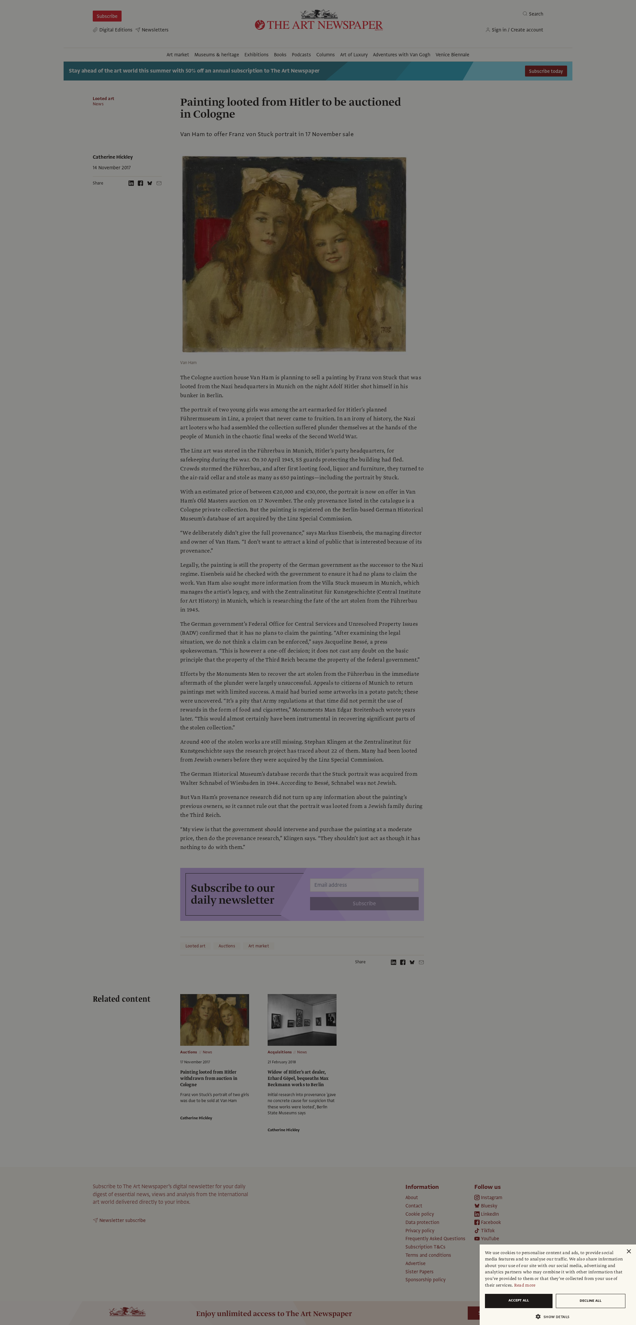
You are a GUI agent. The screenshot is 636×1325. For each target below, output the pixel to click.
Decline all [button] (591, 1300)
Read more (525, 1285)
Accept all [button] (518, 1300)
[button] (555, 1316)
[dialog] (558, 1285)
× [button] (628, 1251)
